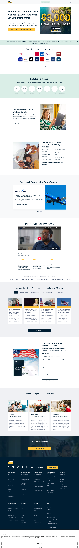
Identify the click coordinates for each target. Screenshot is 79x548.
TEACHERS (47, 93)
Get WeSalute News (40, 467)
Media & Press (11, 496)
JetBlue (35, 515)
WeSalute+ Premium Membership (25, 480)
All (16, 292)
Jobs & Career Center (25, 491)
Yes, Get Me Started (39, 448)
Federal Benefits (24, 487)
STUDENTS (54, 93)
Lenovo (22, 520)
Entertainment (49, 487)
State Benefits (23, 489)
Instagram (13, 467)
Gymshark (36, 505)
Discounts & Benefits (23, 292)
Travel (48, 478)
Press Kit (9, 510)
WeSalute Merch (37, 484)
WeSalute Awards (59, 292)
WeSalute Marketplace (38, 474)
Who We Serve (11, 479)
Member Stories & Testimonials (11, 485)
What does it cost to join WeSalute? (51, 506)
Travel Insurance (24, 477)
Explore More (39, 330)
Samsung (36, 517)
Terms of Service (63, 486)
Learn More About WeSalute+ (49, 380)
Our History (10, 491)
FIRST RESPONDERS (39, 94)
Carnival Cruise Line (38, 508)
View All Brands (24, 522)
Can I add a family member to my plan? (52, 520)
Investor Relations (11, 515)
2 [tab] (38, 37)
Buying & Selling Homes (26, 494)
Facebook (8, 467)
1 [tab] (37, 37)
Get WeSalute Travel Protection (50, 167)
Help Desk (62, 479)
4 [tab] (41, 37)
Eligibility (62, 481)
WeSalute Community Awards (12, 488)
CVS (22, 517)
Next (43, 38)
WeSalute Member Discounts (24, 484)
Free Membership (24, 474)
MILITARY (17, 93)
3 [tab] (40, 37)
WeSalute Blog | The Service (38, 491)
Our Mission (10, 477)
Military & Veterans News (48, 292)
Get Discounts (53, 467)
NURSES (24, 93)
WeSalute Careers (63, 488)
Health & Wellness (50, 490)
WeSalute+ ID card (37, 477)
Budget (22, 515)
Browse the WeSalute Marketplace (39, 66)
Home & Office (50, 492)
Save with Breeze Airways (22, 204)
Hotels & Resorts (50, 483)
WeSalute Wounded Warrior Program (39, 487)
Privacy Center (63, 484)
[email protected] (44, 43)
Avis (21, 510)
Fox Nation (36, 513)
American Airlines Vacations (26, 505)
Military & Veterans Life (35, 292)
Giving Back (10, 481)
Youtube (32, 467)
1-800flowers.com (37, 522)
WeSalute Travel (37, 479)
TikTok (22, 467)
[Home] (10, 2)
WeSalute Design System (13, 520)
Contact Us (62, 477)
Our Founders (10, 494)
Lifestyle (48, 480)
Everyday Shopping (51, 476)
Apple (35, 510)
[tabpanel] (39, 20)
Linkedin (27, 467)
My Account (62, 474)
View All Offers (37, 524)
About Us (9, 474)
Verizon (22, 508)
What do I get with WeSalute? (50, 513)
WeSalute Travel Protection (39, 481)
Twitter (18, 467)
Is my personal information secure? (52, 524)
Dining (48, 485)
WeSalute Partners (11, 505)
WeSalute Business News (13, 508)
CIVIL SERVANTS (62, 93)
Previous (35, 38)
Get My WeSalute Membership (21, 123)
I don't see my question (51, 527)
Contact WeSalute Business (13, 517)
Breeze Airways (24, 513)
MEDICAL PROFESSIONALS (32, 94)
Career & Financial (50, 495)
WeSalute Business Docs (13, 513)
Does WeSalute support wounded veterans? (52, 516)
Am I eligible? (49, 509)
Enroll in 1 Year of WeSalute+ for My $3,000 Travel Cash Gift (21, 29)
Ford (35, 520)
